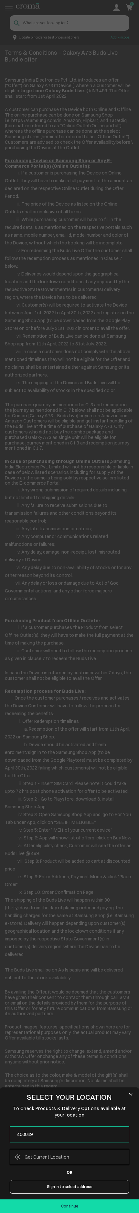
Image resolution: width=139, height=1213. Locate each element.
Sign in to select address (69, 1186)
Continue (69, 1206)
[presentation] (69, 1134)
